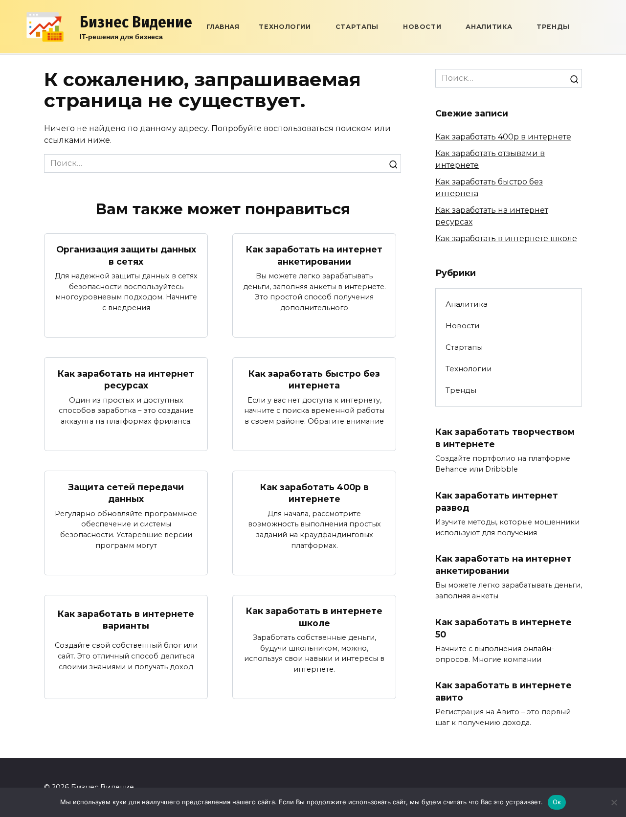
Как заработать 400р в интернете (314, 492)
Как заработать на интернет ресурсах (126, 379)
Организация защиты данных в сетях (126, 255)
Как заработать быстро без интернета (314, 379)
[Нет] (614, 802)
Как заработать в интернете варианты (126, 619)
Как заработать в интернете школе (314, 617)
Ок (557, 802)
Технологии (285, 26)
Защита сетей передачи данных (126, 492)
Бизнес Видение (136, 22)
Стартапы (357, 26)
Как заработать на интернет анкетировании (314, 255)
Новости (422, 26)
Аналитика (489, 26)
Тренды (553, 26)
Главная (222, 26)
